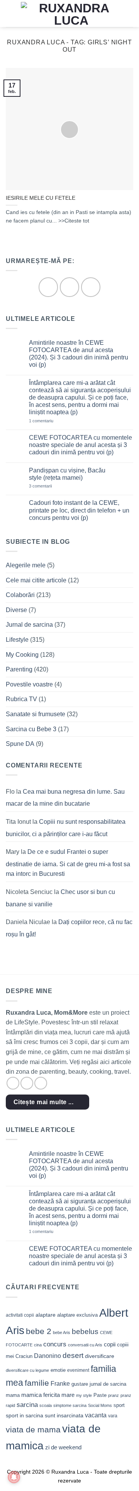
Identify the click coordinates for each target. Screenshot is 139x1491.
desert (73, 1355)
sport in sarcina (24, 1415)
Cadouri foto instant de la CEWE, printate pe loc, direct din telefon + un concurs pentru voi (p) (79, 510)
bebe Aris (61, 1332)
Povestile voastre (29, 684)
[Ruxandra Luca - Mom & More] (71, 13)
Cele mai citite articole (36, 580)
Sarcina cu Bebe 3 (31, 729)
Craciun (23, 1356)
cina (38, 1345)
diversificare (99, 1356)
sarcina (27, 1404)
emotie (58, 1370)
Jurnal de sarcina (29, 624)
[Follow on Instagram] (69, 287)
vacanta (96, 1415)
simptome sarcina (69, 1405)
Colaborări (20, 595)
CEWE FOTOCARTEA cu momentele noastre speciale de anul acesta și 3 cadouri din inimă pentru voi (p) (80, 444)
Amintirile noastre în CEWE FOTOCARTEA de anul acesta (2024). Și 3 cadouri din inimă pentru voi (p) (78, 353)
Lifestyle (17, 639)
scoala (45, 1405)
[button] (10, 13)
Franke (60, 1383)
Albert (113, 1312)
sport (119, 1405)
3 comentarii (51, 486)
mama (13, 1395)
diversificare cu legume (27, 1370)
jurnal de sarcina (108, 1384)
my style (84, 1395)
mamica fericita (40, 1395)
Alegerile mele (26, 565)
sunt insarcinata (64, 1415)
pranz (113, 1395)
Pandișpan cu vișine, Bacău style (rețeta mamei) (67, 474)
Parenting (19, 669)
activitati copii (20, 1315)
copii (109, 1344)
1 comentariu (52, 420)
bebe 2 (38, 1331)
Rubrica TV (21, 699)
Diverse (16, 610)
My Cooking (22, 654)
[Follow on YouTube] (90, 287)
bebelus (85, 1331)
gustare (79, 1384)
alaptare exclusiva (77, 1315)
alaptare (46, 1315)
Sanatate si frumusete (35, 714)
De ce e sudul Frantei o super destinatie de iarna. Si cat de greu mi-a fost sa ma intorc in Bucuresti (68, 862)
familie (37, 1382)
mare (68, 1395)
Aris (15, 1330)
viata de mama (33, 1429)
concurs (54, 1344)
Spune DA (20, 743)
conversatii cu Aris (85, 1345)
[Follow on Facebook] (48, 287)
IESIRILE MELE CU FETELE (40, 198)
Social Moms (100, 1405)
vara (112, 1415)
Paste (100, 1395)
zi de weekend (63, 1447)
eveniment (78, 1370)
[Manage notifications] (14, 1477)
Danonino (47, 1356)
